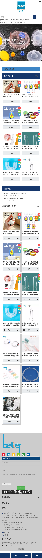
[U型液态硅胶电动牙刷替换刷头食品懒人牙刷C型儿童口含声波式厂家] (11, 166)
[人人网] (28, 454)
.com (22, 527)
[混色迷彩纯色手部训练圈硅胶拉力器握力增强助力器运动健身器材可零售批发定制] (30, 114)
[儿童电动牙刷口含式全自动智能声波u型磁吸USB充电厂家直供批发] (30, 88)
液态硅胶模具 (20, 20)
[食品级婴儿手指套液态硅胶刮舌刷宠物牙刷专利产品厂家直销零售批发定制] (11, 140)
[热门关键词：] (34, 17)
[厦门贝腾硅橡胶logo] (21, 6)
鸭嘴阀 (27, 20)
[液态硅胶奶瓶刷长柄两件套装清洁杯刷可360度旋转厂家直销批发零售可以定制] (30, 343)
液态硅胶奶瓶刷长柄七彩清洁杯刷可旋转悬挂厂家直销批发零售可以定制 (11, 385)
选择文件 (6, 484)
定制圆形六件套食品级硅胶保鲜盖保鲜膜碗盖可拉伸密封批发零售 (11, 416)
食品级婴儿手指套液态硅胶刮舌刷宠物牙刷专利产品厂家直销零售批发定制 (11, 147)
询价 (12, 101)
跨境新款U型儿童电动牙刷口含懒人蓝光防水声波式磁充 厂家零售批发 (11, 122)
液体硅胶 (12, 20)
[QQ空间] (13, 454)
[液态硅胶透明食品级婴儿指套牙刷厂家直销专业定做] (30, 140)
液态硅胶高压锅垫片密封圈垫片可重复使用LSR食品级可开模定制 (30, 385)
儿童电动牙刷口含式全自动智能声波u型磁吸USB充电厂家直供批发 (30, 96)
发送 (21, 488)
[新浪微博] (3, 454)
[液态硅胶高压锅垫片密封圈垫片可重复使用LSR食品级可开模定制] (30, 373)
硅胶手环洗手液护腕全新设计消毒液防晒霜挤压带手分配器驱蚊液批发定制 (11, 355)
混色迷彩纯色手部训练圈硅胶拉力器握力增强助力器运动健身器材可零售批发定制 (30, 122)
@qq (19, 527)
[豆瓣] (23, 454)
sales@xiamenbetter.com (17, 198)
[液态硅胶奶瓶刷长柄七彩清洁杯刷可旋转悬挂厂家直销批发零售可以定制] (11, 373)
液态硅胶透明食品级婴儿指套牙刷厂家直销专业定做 (30, 147)
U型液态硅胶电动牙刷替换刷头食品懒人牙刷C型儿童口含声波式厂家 (11, 173)
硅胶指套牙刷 (21, 22)
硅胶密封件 (12, 22)
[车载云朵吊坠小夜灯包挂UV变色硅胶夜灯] (11, 88)
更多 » (37, 76)
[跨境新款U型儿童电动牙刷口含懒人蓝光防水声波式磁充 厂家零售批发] (11, 114)
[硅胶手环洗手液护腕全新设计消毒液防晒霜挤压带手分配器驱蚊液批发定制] (11, 343)
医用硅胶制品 (4, 22)
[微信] (18, 454)
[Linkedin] (8, 454)
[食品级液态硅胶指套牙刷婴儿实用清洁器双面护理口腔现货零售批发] (30, 166)
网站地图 (21, 549)
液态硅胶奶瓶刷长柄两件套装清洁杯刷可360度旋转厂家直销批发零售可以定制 (30, 355)
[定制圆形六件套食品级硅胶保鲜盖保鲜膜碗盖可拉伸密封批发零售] (11, 404)
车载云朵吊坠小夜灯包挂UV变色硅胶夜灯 (11, 96)
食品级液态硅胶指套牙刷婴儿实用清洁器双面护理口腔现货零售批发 (30, 173)
